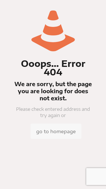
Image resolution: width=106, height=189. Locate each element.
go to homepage (56, 131)
